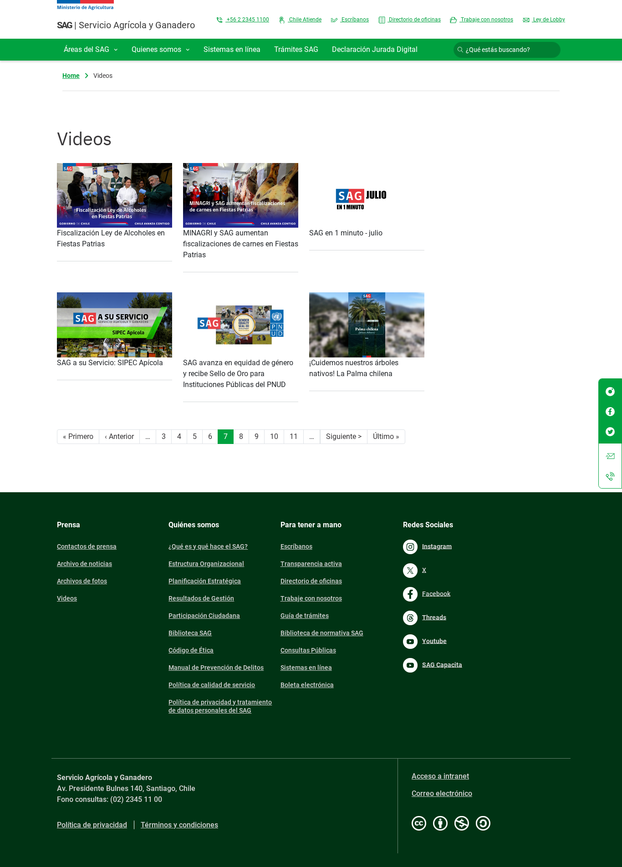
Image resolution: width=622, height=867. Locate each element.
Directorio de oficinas (414, 19)
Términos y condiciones (179, 825)
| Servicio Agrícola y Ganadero (126, 25)
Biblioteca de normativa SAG (321, 633)
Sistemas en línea (306, 667)
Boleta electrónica (307, 684)
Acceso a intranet (440, 776)
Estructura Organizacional (206, 563)
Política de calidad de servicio (211, 684)
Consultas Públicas (308, 650)
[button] (91, 50)
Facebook (436, 593)
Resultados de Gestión (201, 598)
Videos (67, 598)
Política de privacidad (92, 825)
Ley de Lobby (548, 19)
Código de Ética (191, 650)
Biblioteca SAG (190, 633)
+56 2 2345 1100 (247, 19)
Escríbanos (354, 19)
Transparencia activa (311, 563)
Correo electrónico (442, 793)
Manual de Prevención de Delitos (216, 667)
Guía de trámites (304, 615)
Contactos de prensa (87, 546)
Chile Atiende (304, 19)
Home (71, 75)
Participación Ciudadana (204, 615)
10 (274, 436)
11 (294, 436)
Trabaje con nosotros (486, 19)
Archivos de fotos (82, 581)
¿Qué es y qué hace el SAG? (208, 546)
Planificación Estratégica (204, 581)
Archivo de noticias (84, 563)
